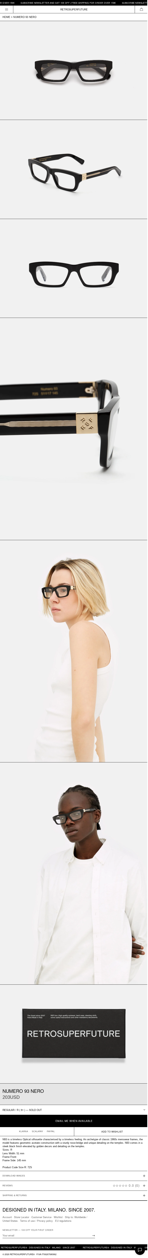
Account (7, 1217)
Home (6, 17)
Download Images (14, 1155)
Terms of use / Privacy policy (36, 1220)
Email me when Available (74, 1121)
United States (10, 1220)
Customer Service (41, 1217)
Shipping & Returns (15, 1175)
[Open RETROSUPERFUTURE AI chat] (140, 1250)
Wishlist (58, 1217)
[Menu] (6, 9)
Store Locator (21, 1217)
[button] (141, 9)
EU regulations (63, 1220)
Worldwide (80, 1217)
